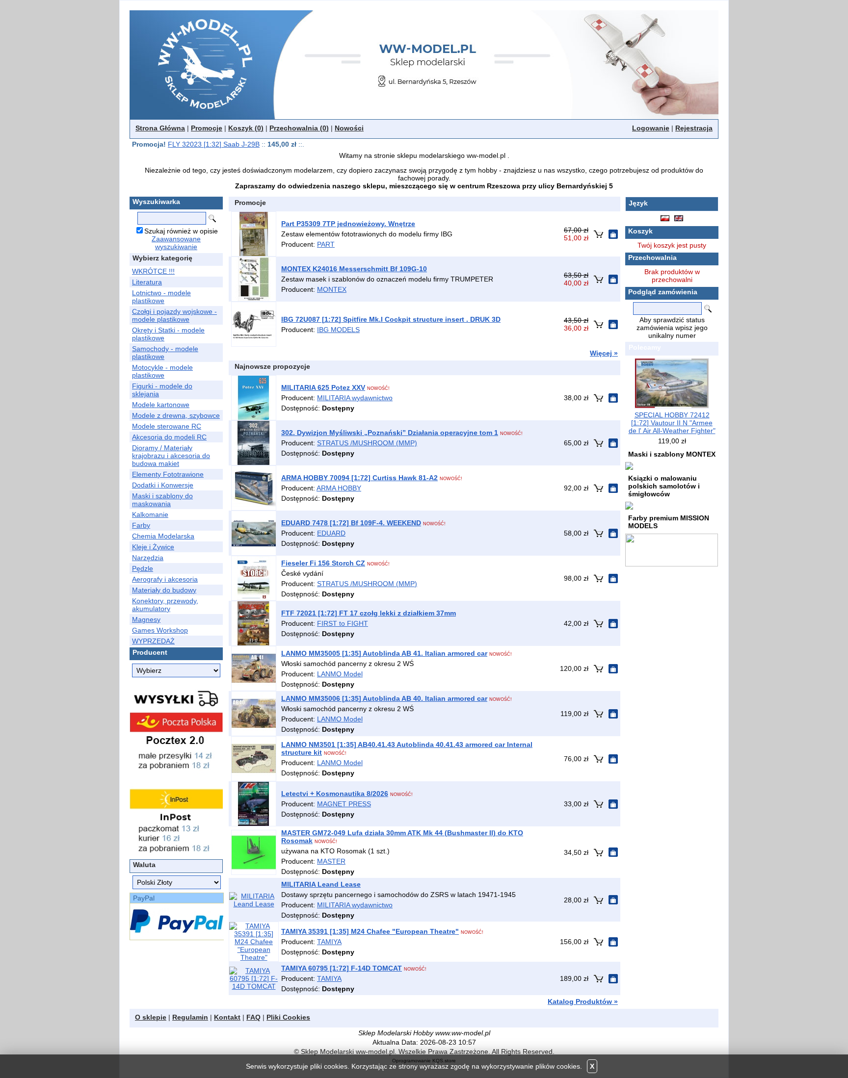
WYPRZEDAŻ (153, 641)
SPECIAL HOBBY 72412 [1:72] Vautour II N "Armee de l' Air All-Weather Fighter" (672, 423)
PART (326, 244)
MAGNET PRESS (344, 804)
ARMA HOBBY (339, 488)
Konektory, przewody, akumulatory (165, 605)
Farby (141, 525)
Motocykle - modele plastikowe (162, 371)
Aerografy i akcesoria (165, 579)
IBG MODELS (338, 330)
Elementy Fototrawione (168, 474)
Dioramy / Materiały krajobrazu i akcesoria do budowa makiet (171, 455)
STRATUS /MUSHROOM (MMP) (367, 443)
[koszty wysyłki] (176, 770)
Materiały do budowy (164, 590)
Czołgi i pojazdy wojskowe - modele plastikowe (174, 315)
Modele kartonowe (160, 405)
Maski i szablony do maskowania (162, 500)
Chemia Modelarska (163, 536)
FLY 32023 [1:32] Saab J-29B (214, 144)
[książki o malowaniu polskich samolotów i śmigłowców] (629, 505)
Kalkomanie (150, 514)
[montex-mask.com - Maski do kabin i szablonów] (629, 465)
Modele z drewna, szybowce (176, 415)
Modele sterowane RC (166, 426)
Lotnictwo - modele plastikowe (161, 297)
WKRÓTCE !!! (153, 271)
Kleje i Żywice (153, 547)
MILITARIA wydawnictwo (355, 398)
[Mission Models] (671, 549)
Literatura (147, 282)
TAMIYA (329, 942)
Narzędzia (147, 558)
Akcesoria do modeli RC (169, 437)
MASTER (331, 861)
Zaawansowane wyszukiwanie (176, 243)
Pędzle (142, 568)
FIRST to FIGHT (342, 623)
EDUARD (331, 533)
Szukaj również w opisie (181, 231)
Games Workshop (160, 630)
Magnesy (146, 619)
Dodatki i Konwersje (162, 485)
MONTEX (331, 289)
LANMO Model (340, 674)
